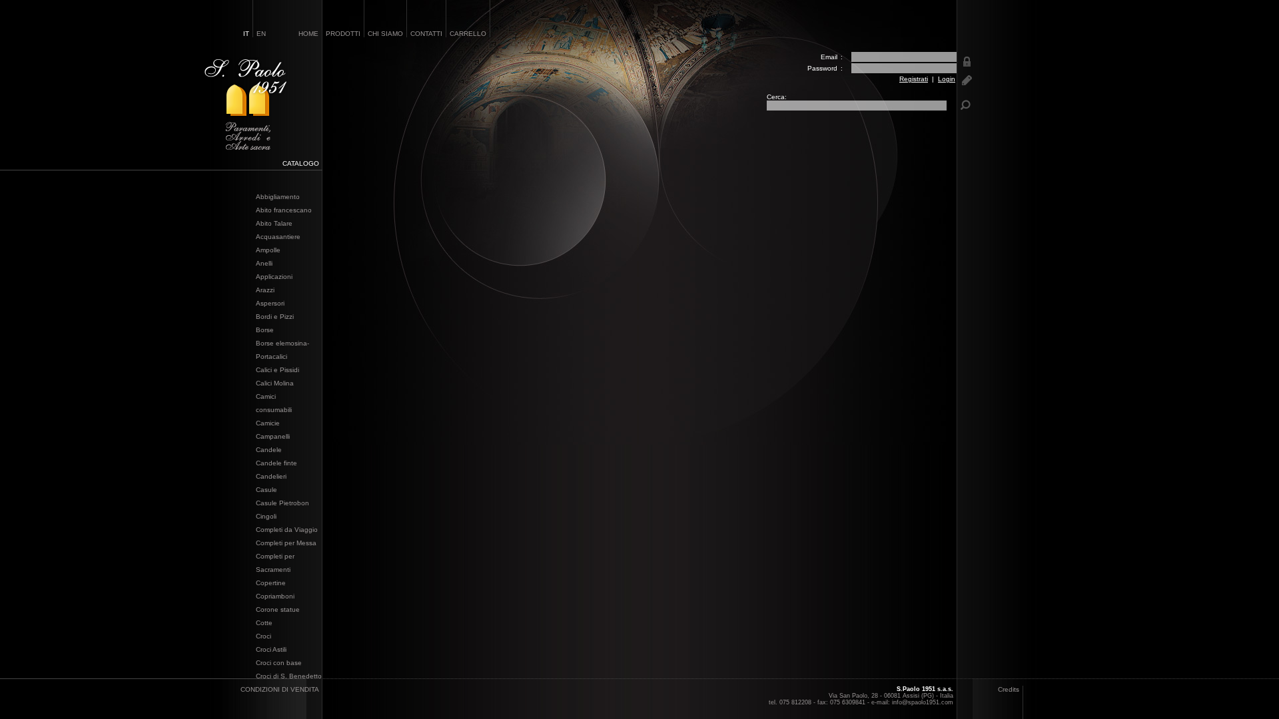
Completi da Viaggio (287, 529)
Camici (266, 396)
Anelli (264, 263)
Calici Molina (275, 383)
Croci (263, 636)
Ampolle (268, 250)
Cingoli (266, 516)
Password (822, 68)
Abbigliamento (278, 196)
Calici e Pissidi (277, 369)
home (308, 33)
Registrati (913, 79)
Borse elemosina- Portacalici (282, 350)
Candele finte (276, 463)
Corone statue (278, 609)
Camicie (268, 423)
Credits (1008, 689)
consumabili (274, 409)
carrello (468, 33)
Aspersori (270, 303)
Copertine (271, 583)
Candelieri (271, 476)
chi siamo (385, 33)
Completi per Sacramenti (275, 563)
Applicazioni (274, 276)
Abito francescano (284, 210)
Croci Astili (271, 649)
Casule (266, 489)
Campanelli (273, 436)
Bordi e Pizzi (275, 316)
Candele (269, 449)
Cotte (264, 622)
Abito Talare (274, 223)
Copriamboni (275, 596)
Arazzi (265, 290)
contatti (426, 33)
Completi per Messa (286, 543)
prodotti (343, 33)
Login (946, 79)
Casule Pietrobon (282, 503)
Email (829, 57)
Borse (265, 330)
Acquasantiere (278, 236)
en (261, 33)
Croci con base (279, 662)
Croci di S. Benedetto (289, 676)
